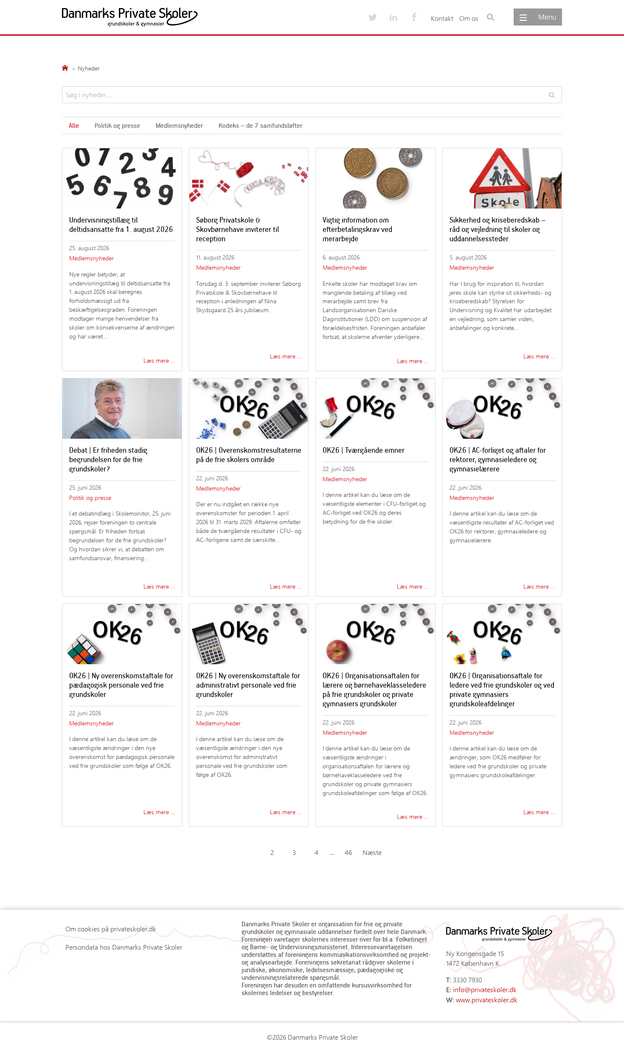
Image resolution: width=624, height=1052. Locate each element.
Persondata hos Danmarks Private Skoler (123, 946)
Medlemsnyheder (179, 125)
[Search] (551, 94)
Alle (74, 125)
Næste (372, 852)
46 (348, 852)
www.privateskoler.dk (486, 999)
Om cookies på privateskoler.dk (110, 928)
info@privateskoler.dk (485, 989)
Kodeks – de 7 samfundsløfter (260, 125)
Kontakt (442, 18)
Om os (468, 18)
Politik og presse (117, 125)
